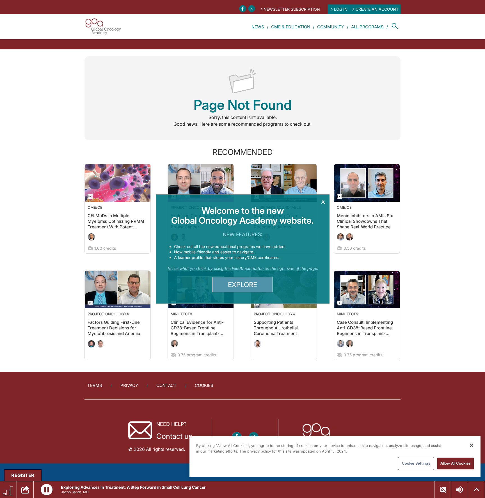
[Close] (471, 445)
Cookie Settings (416, 463)
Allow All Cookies (455, 463)
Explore (242, 285)
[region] (335, 456)
